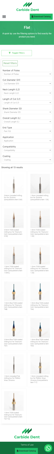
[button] (4, 16)
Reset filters (10, 63)
